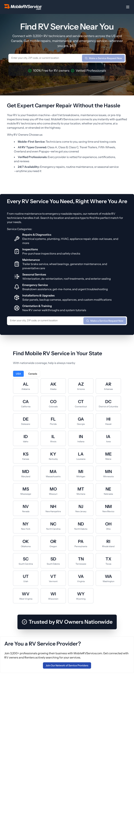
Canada (32, 373)
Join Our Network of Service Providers (67, 665)
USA (18, 373)
